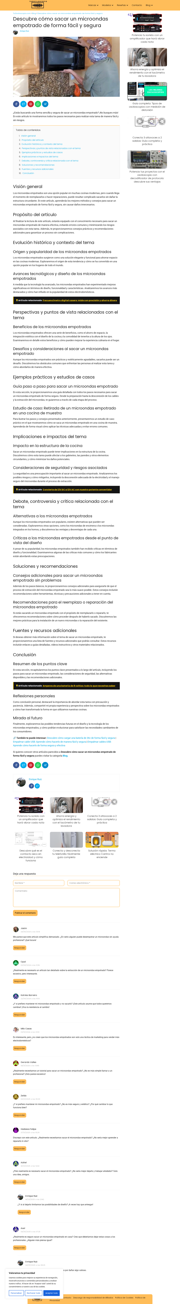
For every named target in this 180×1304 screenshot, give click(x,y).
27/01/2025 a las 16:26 (30, 1132)
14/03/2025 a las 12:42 (30, 1166)
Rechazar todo (33, 1293)
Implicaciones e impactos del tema (40, 156)
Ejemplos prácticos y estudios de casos (42, 152)
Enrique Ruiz (24, 31)
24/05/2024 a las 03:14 (30, 931)
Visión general (28, 135)
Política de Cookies (124, 1297)
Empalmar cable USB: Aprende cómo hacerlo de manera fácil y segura (49, 741)
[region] (34, 1284)
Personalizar (16, 1293)
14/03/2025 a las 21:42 (34, 1199)
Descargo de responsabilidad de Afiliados (93, 1297)
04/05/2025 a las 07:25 (30, 1231)
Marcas (92, 5)
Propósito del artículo (33, 140)
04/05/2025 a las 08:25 (35, 1265)
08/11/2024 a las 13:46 (30, 1065)
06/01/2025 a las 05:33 (30, 1099)
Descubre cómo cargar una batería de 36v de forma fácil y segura (81, 738)
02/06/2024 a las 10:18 (30, 965)
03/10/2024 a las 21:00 (30, 1032)
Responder (19, 948)
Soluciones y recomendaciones (38, 164)
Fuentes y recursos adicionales (37, 169)
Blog (148, 5)
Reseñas (121, 5)
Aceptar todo (51, 1293)
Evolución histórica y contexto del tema (42, 144)
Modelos (106, 5)
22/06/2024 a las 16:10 (30, 998)
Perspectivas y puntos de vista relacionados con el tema (51, 148)
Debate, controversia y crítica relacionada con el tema (50, 160)
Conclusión (28, 173)
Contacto (137, 5)
